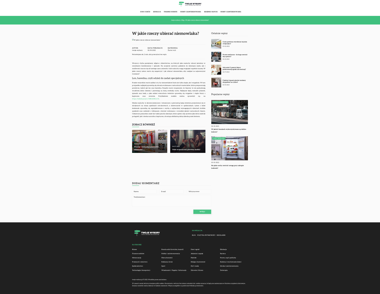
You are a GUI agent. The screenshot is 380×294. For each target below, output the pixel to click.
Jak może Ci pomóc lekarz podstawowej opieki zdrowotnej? (234, 68)
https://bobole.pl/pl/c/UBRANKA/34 (145, 99)
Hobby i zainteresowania (190, 12)
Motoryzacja (136, 258)
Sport (163, 266)
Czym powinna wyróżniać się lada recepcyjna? (235, 43)
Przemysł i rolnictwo (139, 262)
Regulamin (221, 235)
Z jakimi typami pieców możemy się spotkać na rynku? (234, 81)
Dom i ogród (145, 12)
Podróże (194, 258)
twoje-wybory (137, 50)
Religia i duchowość (198, 262)
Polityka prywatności (206, 235)
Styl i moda (195, 266)
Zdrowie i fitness (197, 270)
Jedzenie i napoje (211, 12)
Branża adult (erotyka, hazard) (172, 249)
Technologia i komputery (141, 270)
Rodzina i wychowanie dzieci (230, 262)
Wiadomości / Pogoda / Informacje (173, 270)
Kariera (223, 253)
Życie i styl (172, 50)
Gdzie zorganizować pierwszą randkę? (186, 149)
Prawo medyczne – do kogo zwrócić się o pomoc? (235, 55)
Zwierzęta (224, 270)
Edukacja (157, 12)
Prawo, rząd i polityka (228, 258)
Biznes (134, 249)
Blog (194, 235)
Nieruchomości (166, 258)
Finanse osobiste (170, 12)
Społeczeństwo (137, 266)
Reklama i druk (167, 262)
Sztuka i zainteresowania (229, 266)
